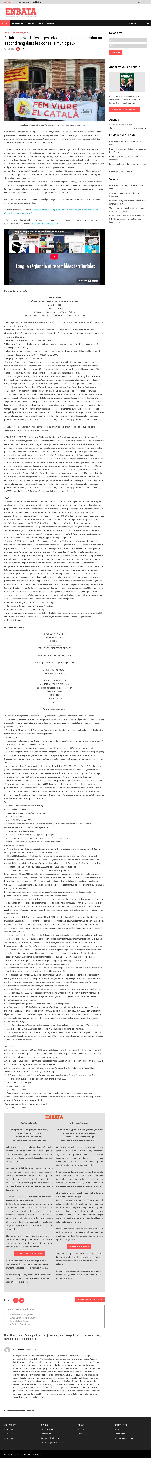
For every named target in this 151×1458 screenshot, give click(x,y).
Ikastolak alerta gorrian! (23, 1314)
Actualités (8, 1429)
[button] (114, 128)
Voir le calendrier (139, 128)
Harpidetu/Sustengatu (79, 1246)
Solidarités (37, 2)
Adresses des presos (124, 1438)
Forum (81, 1429)
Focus (26, 33)
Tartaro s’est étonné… (22, 1324)
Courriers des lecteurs (50, 1438)
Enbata (25, 49)
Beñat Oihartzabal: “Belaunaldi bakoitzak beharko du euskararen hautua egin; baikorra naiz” (127, 218)
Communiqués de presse (52, 1442)
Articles (7, 33)
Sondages (82, 1433)
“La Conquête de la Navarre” (24, 1317)
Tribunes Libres (47, 1429)
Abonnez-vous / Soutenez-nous (29, 1254)
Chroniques (9, 1438)
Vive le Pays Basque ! (21, 1321)
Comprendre (17, 23)
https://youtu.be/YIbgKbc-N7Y (45, 223)
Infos (117, 1429)
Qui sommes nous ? (23, 2)
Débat (40, 23)
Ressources (120, 1433)
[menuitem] (139, 2)
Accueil (5, 23)
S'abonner (133, 23)
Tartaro (51, 23)
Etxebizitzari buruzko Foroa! (121, 171)
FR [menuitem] (144, 2)
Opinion (30, 23)
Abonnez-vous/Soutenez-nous (89, 1299)
